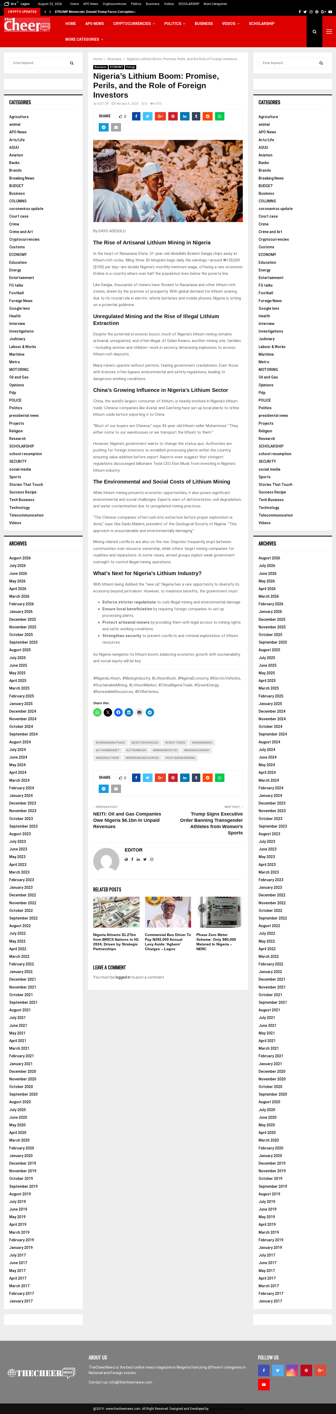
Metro (14, 362)
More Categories (215, 4)
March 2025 (19, 688)
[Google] (320, 1370)
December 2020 (22, 1071)
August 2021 (20, 1010)
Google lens (19, 308)
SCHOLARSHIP (188, 4)
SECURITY (18, 461)
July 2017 (17, 1255)
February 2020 (21, 1148)
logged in (123, 977)
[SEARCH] (71, 63)
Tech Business (21, 500)
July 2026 (17, 566)
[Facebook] (264, 1370)
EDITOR (103, 104)
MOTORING (19, 369)
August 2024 (20, 742)
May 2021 (17, 1033)
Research (17, 439)
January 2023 (21, 887)
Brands (15, 170)
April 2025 (17, 681)
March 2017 (19, 1286)
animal (14, 124)
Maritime (16, 354)
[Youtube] (264, 1384)
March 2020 (19, 1140)
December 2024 (22, 711)
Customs (17, 247)
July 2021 (17, 1018)
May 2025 (17, 673)
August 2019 (20, 1194)
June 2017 (18, 1263)
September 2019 (23, 1186)
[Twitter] (278, 1370)
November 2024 (22, 719)
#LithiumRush (136, 750)
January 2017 (21, 1301)
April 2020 (17, 1133)
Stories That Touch (26, 484)
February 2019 (21, 1240)
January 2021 (21, 1064)
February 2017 (21, 1293)
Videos (169, 4)
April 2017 (17, 1278)
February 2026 (21, 604)
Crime (14, 224)
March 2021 (19, 1048)
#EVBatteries (175, 742)
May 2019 (17, 1217)
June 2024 (18, 757)
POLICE (15, 400)
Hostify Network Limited (226, 1409)
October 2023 (21, 819)
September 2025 (23, 642)
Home (74, 4)
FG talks (16, 285)
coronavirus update (26, 209)
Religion (16, 431)
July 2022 (17, 933)
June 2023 (18, 849)
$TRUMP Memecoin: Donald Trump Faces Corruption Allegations (103, 12)
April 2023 (17, 865)
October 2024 (21, 726)
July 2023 (17, 841)
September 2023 (23, 826)
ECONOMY (116, 67)
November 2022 (22, 903)
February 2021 (21, 1056)
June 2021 (18, 1025)
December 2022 (22, 895)
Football (16, 293)
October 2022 (21, 910)
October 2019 (21, 1178)
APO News (90, 4)
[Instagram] (292, 1370)
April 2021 (17, 1041)
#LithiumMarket (108, 750)
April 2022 (17, 949)
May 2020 (17, 1125)
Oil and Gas (19, 377)
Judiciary (17, 339)
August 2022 (20, 926)
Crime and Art (21, 232)
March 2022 (19, 956)
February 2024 (21, 788)
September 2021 (23, 1002)
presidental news (24, 415)
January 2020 (21, 1156)
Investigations (21, 331)
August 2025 (20, 650)
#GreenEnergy (202, 742)
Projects (16, 423)
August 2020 (20, 1102)
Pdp (12, 393)
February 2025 (21, 696)
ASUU (14, 147)
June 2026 (18, 573)
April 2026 (17, 589)
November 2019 (22, 1171)
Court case (18, 216)
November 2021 (22, 987)
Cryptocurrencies (115, 4)
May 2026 (17, 581)
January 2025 (21, 704)
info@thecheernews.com (130, 1382)
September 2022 (23, 918)
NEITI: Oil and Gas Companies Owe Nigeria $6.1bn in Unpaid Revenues (127, 820)
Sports (15, 477)
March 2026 (19, 596)
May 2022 (17, 941)
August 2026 (20, 558)
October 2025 (21, 635)
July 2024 (17, 750)
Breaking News (21, 178)
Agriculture (19, 117)
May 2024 (17, 765)
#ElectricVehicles (145, 742)
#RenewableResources (142, 757)
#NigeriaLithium (107, 757)
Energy (130, 67)
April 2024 (17, 772)
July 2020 (17, 1110)
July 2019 (17, 1202)
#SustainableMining (180, 757)
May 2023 (17, 857)
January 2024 (21, 795)
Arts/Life (17, 140)
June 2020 (18, 1117)
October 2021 (21, 995)
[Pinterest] (306, 1370)
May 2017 (17, 1271)
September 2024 (23, 734)
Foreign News (21, 301)
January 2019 (21, 1247)
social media (20, 469)
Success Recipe (22, 492)
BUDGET (16, 186)
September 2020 (23, 1094)
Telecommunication (26, 515)
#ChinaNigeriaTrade (110, 742)
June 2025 (18, 665)
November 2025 (22, 627)
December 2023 (22, 803)
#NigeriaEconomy (196, 750)
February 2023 (21, 880)
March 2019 (19, 1232)
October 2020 (21, 1087)
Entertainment (21, 278)
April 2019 (17, 1224)
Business (153, 4)
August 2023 (20, 834)
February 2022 (21, 964)
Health (15, 316)
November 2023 (22, 811)
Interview (17, 324)
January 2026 (21, 611)
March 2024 (19, 780)
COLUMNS (18, 201)
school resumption (25, 454)
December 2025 (22, 619)
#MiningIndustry (165, 750)
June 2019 (18, 1209)
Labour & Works (22, 347)
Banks (14, 163)
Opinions (16, 385)
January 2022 (21, 972)
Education (18, 262)
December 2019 (22, 1163)
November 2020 (22, 1079)
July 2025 (17, 658)
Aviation (16, 155)
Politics (136, 4)
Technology (19, 508)
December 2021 (22, 979)
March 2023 (19, 872)
